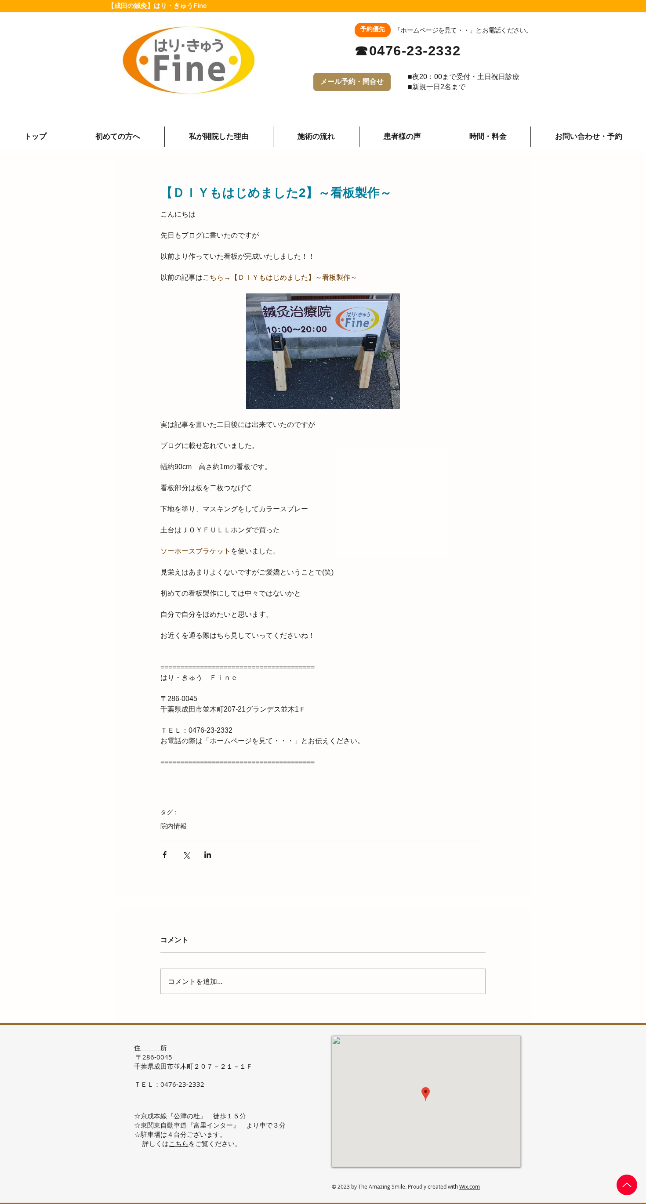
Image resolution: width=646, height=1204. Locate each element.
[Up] (627, 1185)
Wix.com (469, 1186)
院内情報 (173, 826)
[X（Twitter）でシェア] (186, 854)
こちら (179, 1143)
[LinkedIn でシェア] (207, 854)
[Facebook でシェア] (164, 854)
